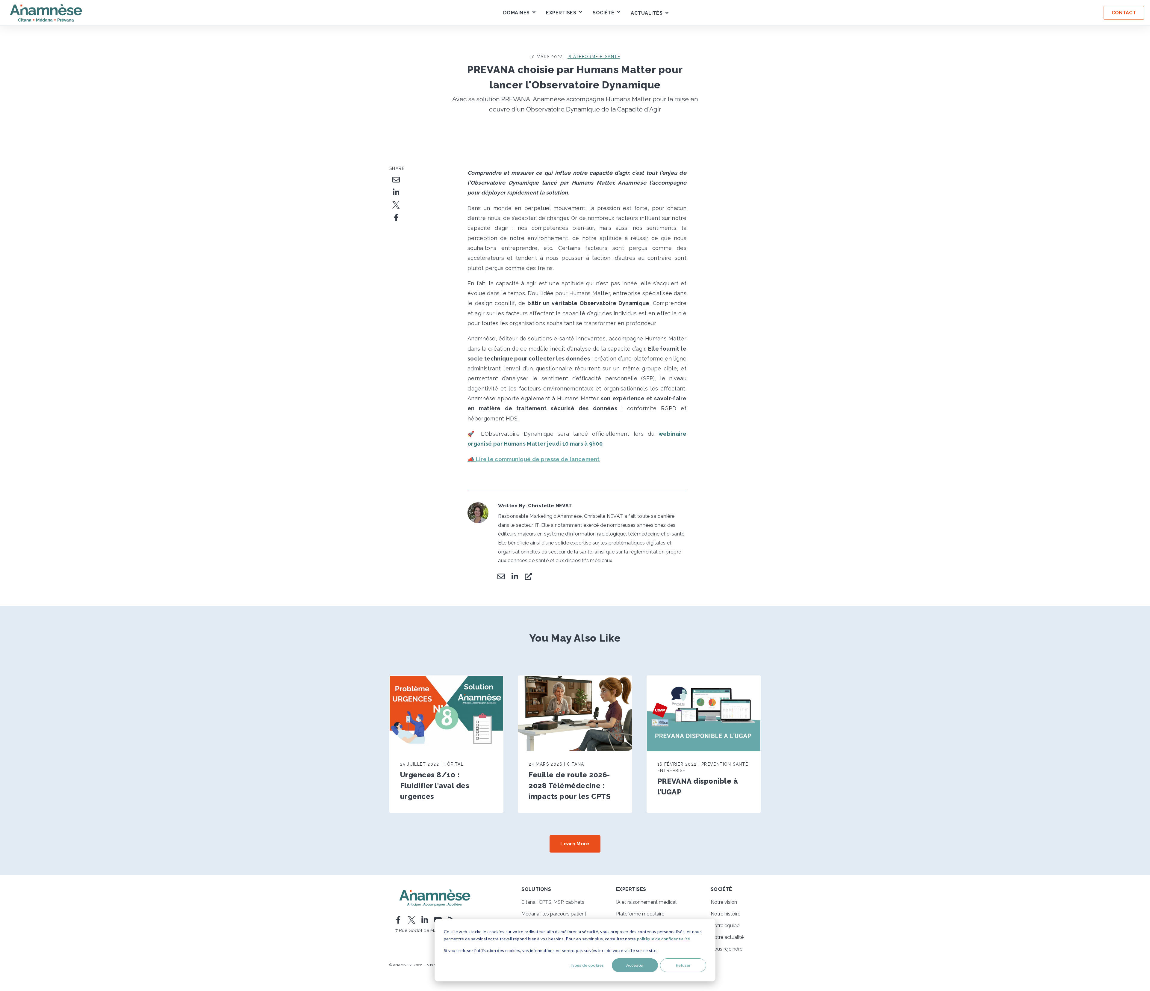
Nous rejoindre (726, 949)
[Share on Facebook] (396, 218)
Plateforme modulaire (640, 914)
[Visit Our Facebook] (398, 920)
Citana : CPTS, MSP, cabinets (552, 902)
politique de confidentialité (663, 938)
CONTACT (1124, 13)
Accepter (635, 965)
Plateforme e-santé (594, 56)
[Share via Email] (396, 180)
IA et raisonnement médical (646, 902)
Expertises (561, 13)
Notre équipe (725, 925)
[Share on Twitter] (396, 205)
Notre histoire (725, 914)
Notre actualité (727, 937)
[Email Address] (501, 577)
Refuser (683, 965)
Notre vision (724, 902)
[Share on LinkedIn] (396, 192)
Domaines (516, 13)
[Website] (528, 577)
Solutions (536, 889)
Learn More (574, 844)
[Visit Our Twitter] (411, 920)
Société (603, 13)
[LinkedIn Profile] (515, 577)
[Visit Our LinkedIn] (425, 920)
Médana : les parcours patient (553, 914)
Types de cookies (587, 965)
